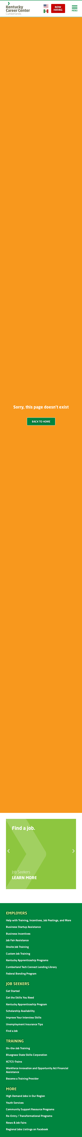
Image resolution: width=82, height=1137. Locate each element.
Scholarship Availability (20, 1011)
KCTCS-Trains (14, 1061)
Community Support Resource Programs (30, 1109)
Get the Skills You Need (20, 997)
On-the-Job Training (18, 1048)
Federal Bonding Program (21, 973)
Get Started (13, 991)
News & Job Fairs (16, 1122)
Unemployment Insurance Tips (24, 1024)
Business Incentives (18, 933)
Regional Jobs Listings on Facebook (27, 1129)
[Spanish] (46, 11)
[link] (74, 8)
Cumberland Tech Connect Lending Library (31, 967)
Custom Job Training (18, 953)
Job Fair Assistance (17, 940)
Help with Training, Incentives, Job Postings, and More (38, 920)
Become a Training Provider (22, 1078)
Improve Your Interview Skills (23, 1017)
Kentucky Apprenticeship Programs (27, 960)
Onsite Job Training (17, 947)
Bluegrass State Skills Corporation (26, 1055)
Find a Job (12, 1031)
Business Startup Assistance (23, 927)
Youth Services (15, 1102)
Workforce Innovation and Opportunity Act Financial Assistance (37, 1070)
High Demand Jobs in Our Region (25, 1096)
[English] (46, 6)
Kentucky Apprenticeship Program (26, 1004)
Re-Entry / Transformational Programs (29, 1116)
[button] (8, 851)
